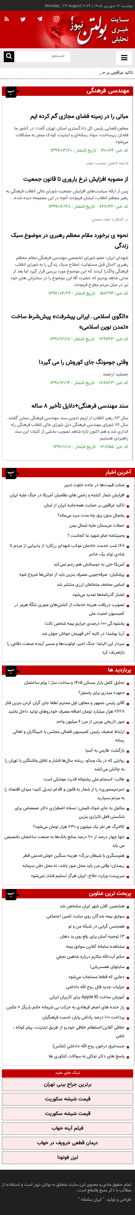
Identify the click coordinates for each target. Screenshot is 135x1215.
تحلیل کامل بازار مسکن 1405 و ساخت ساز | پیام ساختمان (74, 682)
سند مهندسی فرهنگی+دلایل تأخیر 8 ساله (80, 406)
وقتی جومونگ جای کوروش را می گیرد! (83, 362)
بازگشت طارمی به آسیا (105, 750)
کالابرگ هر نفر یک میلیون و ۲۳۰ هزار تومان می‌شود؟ (78, 826)
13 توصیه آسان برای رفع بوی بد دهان (92, 936)
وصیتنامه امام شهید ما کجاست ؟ (96, 535)
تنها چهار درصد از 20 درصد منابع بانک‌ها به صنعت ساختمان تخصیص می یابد (64, 841)
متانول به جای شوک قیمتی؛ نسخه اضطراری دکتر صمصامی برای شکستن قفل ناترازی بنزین (69, 812)
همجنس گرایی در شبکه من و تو (96, 926)
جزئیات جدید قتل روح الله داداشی (95, 987)
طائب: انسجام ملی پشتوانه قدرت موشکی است (84, 779)
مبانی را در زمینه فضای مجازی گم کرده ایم (79, 116)
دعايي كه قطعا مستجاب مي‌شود (96, 977)
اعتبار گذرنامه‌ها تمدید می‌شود (98, 594)
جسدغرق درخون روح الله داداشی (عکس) (88, 1046)
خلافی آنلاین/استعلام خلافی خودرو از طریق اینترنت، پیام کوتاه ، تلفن (68, 1031)
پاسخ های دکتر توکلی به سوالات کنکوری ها (86, 1056)
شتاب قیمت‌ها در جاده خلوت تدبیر (94, 485)
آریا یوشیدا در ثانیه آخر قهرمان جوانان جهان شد (83, 633)
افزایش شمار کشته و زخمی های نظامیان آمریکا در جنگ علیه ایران (67, 495)
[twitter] (23, 19)
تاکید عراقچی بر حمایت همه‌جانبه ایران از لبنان (92, 72)
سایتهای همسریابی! (107, 966)
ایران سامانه (91, 1199)
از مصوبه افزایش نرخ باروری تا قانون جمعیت (75, 179)
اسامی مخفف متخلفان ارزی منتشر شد (90, 584)
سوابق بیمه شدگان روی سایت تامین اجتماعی (85, 916)
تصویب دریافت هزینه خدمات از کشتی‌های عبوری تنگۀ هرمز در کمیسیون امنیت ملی (69, 609)
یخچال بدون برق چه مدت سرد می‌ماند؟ (90, 515)
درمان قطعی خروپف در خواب (67, 1143)
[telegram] (39, 18)
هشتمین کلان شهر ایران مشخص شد (92, 906)
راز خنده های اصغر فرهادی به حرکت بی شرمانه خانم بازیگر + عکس (65, 1007)
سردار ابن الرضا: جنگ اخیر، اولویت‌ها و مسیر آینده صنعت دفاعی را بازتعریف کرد (65, 648)
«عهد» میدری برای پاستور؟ (101, 692)
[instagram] (56, 20)
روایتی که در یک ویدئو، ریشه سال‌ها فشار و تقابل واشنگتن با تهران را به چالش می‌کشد (64, 765)
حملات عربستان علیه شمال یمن (96, 525)
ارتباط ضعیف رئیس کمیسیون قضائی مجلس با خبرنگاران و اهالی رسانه (68, 736)
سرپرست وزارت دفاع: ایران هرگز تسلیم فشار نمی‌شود (77, 876)
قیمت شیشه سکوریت (67, 1099)
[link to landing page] (97, 29)
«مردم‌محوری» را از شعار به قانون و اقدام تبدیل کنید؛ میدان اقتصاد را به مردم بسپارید (64, 793)
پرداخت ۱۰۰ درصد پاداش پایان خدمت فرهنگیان (83, 1017)
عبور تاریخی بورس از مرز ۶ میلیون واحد (90, 721)
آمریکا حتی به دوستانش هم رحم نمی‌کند (89, 564)
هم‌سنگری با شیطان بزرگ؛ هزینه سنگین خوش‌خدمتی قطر (73, 855)
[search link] (9, 56)
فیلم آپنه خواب (67, 1128)
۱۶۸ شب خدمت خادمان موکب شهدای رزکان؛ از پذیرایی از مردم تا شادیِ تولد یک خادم (67, 550)
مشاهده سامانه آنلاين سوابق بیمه (95, 946)
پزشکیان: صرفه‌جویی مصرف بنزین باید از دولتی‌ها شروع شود (71, 574)
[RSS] (7, 19)
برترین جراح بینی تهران (68, 1085)
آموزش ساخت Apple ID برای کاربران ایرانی (87, 997)
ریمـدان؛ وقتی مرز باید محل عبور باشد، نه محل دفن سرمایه (73, 865)
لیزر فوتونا (67, 1158)
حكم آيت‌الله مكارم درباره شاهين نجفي (90, 956)
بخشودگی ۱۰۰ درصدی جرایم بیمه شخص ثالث (84, 623)
